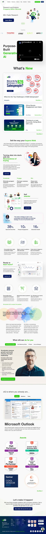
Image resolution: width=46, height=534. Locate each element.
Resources (13, 1)
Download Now (38, 115)
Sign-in (43, 1)
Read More (38, 100)
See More (39, 491)
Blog (21, 1)
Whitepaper (23, 520)
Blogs (23, 519)
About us (17, 1)
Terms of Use (18, 531)
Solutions (8, 1)
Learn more (6, 173)
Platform (12, 520)
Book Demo (37, 1)
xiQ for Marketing (12, 523)
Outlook (17, 396)
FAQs (23, 523)
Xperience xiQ (7, 276)
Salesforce (23, 396)
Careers (18, 524)
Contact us (18, 523)
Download (25, 1)
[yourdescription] (31, 531)
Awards (18, 520)
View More (39, 134)
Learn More (8, 21)
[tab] (17, 396)
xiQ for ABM (12, 525)
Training (29, 1)
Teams (29, 396)
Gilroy (12, 519)
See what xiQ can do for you (8, 379)
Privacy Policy (22, 531)
